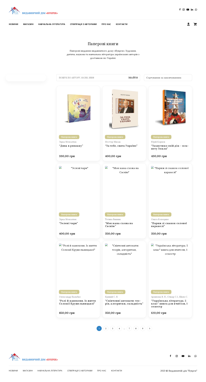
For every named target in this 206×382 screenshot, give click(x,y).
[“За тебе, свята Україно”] (124, 108)
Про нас (101, 370)
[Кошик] (195, 24)
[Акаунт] (188, 24)
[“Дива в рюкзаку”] (78, 108)
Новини (13, 370)
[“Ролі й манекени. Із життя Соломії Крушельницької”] (78, 263)
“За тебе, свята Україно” (121, 145)
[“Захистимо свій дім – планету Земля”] (170, 108)
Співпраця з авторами (80, 370)
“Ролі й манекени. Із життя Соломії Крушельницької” (77, 302)
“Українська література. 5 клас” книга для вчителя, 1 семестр (169, 303)
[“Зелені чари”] (78, 186)
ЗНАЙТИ (133, 77)
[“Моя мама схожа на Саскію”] (124, 186)
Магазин (28, 370)
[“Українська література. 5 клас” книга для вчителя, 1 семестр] (170, 263)
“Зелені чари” (68, 223)
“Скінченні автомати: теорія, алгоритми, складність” (124, 302)
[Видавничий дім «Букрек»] (33, 9)
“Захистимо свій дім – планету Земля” (170, 147)
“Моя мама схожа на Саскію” (119, 225)
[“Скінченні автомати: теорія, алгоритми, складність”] (124, 263)
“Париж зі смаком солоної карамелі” (169, 225)
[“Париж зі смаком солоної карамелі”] (170, 186)
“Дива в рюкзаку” (71, 145)
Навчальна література (49, 370)
